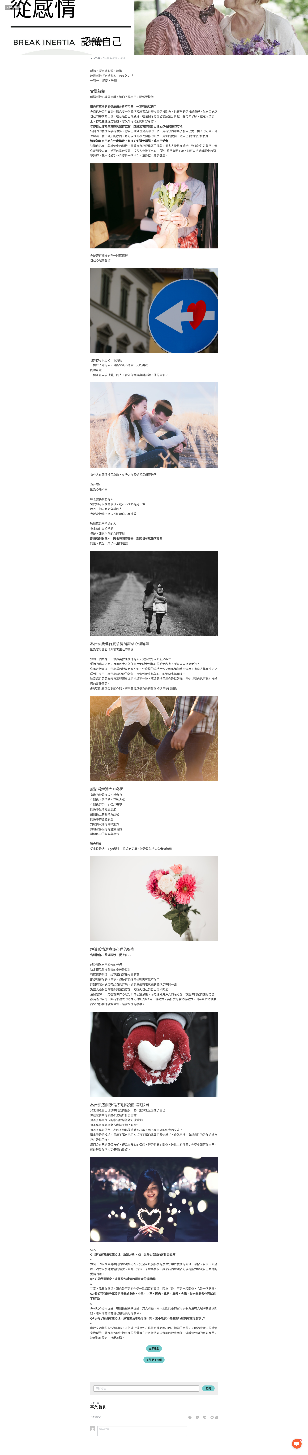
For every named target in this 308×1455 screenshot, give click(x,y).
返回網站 (13, 7)
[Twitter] (197, 1417)
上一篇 (95, 1402)
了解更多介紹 (154, 1359)
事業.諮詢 (98, 1407)
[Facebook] (190, 1417)
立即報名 (154, 1348)
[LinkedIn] (204, 1417)
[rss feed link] (216, 1417)
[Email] (212, 1417)
